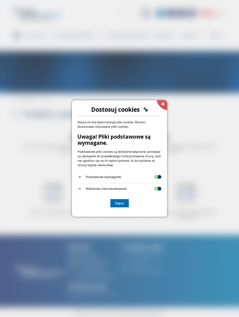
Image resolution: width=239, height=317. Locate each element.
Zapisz (119, 203)
